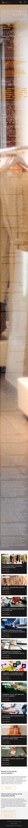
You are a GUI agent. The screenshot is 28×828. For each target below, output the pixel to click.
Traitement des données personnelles (14, 821)
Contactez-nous (8, 787)
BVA (13, 271)
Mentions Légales (14, 823)
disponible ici (16, 153)
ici (14, 262)
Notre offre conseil (8, 816)
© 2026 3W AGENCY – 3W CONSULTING (14, 825)
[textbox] (14, 77)
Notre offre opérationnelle (8, 811)
